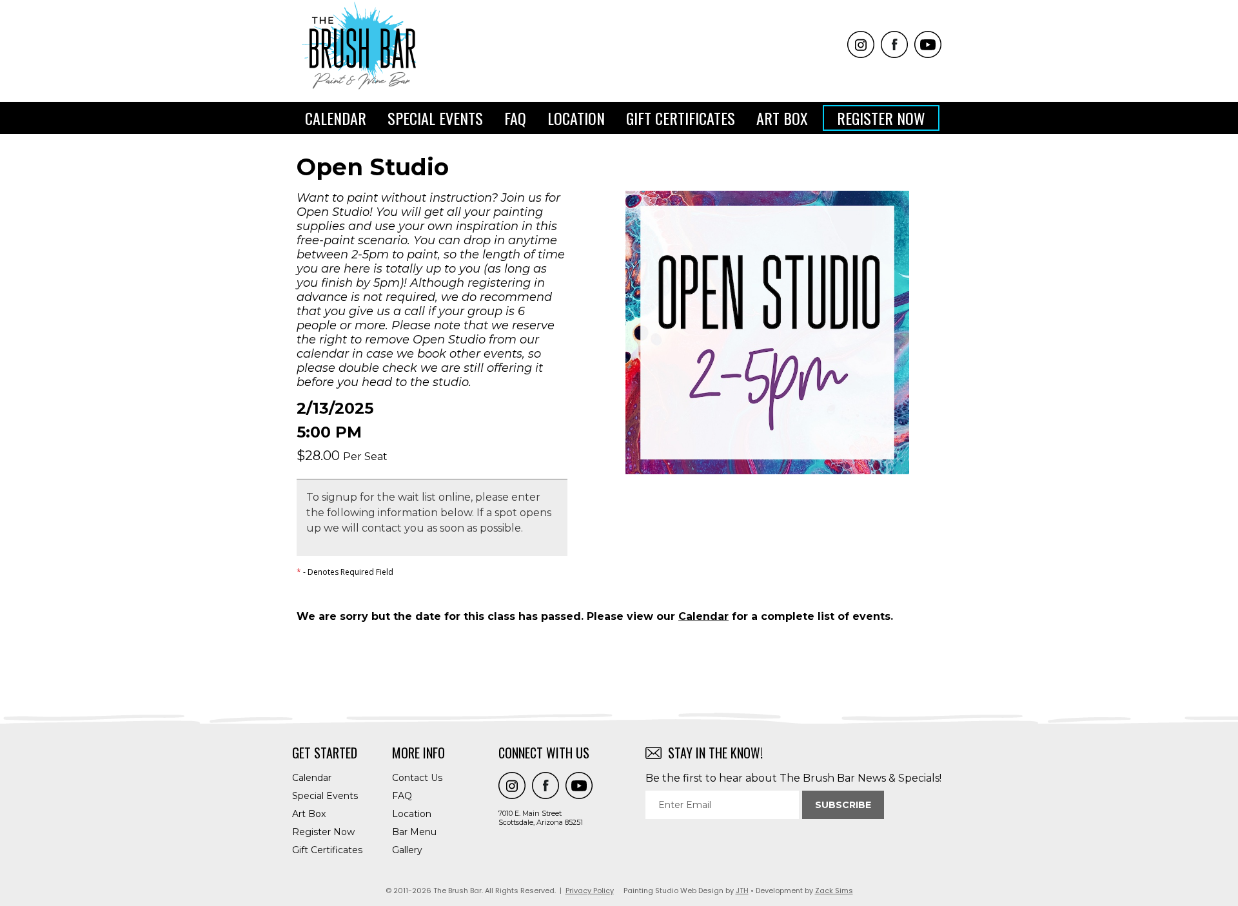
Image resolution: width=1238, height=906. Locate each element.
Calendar (335, 118)
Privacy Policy (589, 890)
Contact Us (417, 778)
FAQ (515, 118)
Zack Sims (834, 890)
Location (576, 118)
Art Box (782, 118)
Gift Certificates (680, 118)
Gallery (407, 850)
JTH (742, 890)
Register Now (881, 118)
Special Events (435, 118)
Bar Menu (414, 832)
